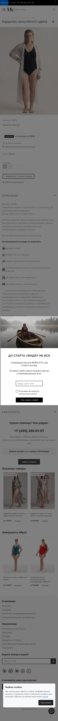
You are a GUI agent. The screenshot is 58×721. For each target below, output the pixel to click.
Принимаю (46, 703)
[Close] (55, 319)
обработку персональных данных (29, 392)
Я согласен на (29, 392)
